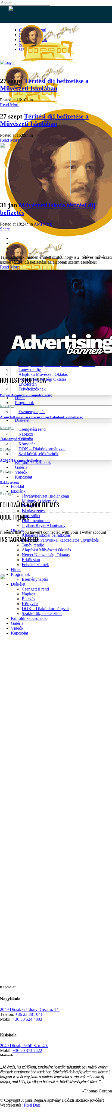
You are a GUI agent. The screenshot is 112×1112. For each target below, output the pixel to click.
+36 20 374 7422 (27, 1050)
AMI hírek (43, 224)
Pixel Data (32, 1105)
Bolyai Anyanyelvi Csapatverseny (26, 395)
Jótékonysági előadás (16, 439)
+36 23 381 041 (29, 1014)
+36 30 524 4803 (27, 1019)
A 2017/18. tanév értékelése (21, 460)
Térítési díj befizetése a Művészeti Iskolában (44, 84)
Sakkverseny (10, 482)
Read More (9, 104)
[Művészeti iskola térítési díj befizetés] (35, 193)
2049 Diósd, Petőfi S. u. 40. (24, 1045)
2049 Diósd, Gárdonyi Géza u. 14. (30, 1009)
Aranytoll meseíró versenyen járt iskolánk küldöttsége (41, 417)
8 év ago (7, 406)
